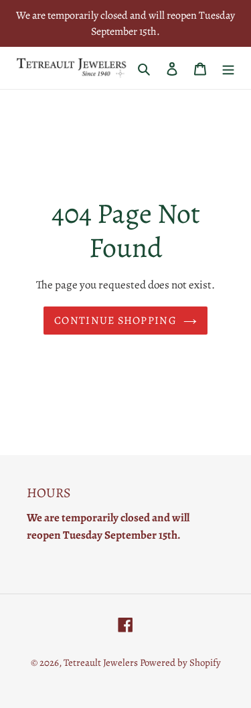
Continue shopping (115, 320)
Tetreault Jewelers (102, 662)
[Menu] (228, 68)
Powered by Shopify (180, 662)
